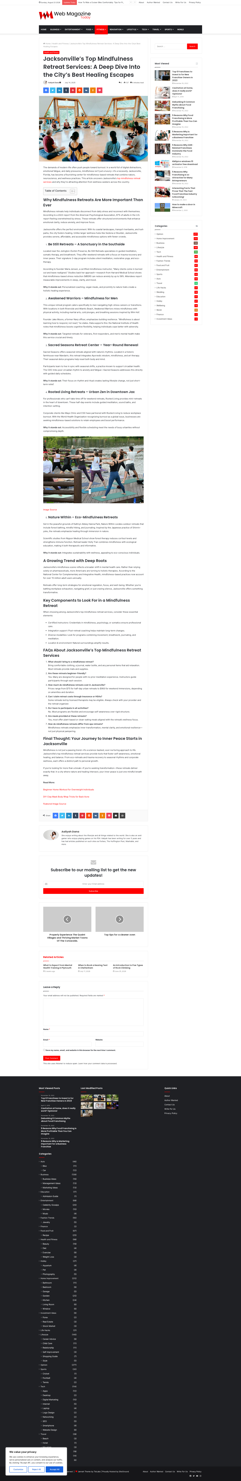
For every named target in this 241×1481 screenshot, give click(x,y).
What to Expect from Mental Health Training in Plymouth (57, 966)
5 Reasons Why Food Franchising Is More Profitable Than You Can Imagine (184, 119)
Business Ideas (49, 1179)
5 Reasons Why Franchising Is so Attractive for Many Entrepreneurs (182, 176)
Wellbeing (160, 305)
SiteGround (124, 1471)
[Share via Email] (116, 815)
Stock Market (49, 1326)
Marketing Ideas (50, 1187)
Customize (18, 1469)
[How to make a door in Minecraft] (162, 207)
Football (46, 1378)
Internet (46, 1404)
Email (46, 1040)
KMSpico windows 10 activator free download (185, 163)
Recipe (46, 1235)
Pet (44, 1270)
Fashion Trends (163, 261)
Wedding (160, 292)
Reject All (36, 1469)
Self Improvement (51, 1352)
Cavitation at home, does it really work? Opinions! (182, 91)
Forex (45, 1317)
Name (46, 1029)
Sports (168, 29)
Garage (46, 1291)
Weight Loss (48, 1257)
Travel (155, 29)
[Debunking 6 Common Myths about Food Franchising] (162, 105)
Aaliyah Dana (53, 83)
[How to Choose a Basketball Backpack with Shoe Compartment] (100, 1098)
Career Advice (49, 1339)
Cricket (46, 1373)
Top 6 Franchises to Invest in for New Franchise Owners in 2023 (182, 76)
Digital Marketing (50, 1399)
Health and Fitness (60, 43)
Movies (46, 1209)
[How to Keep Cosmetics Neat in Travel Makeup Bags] (100, 1105)
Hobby (159, 301)
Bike (45, 1166)
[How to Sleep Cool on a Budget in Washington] (87, 1113)
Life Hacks (161, 288)
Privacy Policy (195, 2)
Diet (44, 1248)
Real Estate (48, 1322)
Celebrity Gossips (51, 1205)
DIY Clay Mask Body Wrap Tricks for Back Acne (66, 796)
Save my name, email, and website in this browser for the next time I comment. (81, 1050)
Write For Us (180, 2)
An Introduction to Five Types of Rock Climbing (128, 966)
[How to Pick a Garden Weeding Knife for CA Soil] (87, 1098)
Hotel (45, 1443)
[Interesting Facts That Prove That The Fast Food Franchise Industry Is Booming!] (162, 192)
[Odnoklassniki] (93, 90)
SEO (45, 1421)
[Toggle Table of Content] (71, 191)
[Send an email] (60, 83)
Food (88, 29)
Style (45, 1360)
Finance (160, 314)
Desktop (46, 1395)
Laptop (46, 1408)
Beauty (46, 1244)
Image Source (50, 509)
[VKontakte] (86, 90)
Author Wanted (153, 2)
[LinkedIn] (59, 90)
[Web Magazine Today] (65, 15)
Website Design (50, 1430)
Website (99, 1040)
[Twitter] (53, 90)
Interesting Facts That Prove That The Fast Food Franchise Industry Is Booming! (184, 192)
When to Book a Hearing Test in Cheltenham (93, 966)
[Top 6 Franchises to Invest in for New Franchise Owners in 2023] (162, 75)
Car (44, 1170)
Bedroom (47, 1287)
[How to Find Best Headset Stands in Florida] (112, 1105)
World (180, 29)
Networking (48, 1417)
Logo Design (48, 1412)
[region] (36, 1461)
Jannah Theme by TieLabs (89, 1471)
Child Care (47, 1343)
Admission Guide (50, 1196)
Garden (46, 1296)
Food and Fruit (162, 265)
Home (43, 29)
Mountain (47, 1447)
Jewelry (46, 1222)
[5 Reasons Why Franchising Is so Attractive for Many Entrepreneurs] (162, 175)
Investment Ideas (164, 319)
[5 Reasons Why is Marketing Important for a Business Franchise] (162, 135)
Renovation (115, 29)
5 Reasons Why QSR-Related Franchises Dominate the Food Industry (182, 149)
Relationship (48, 1347)
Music (45, 1213)
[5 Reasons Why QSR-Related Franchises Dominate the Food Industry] (162, 149)
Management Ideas (51, 1183)
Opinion (159, 234)
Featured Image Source (54, 803)
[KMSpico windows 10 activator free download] (162, 164)
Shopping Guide (50, 1356)
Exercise (46, 1252)
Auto (158, 279)
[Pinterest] (73, 90)
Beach (45, 1438)
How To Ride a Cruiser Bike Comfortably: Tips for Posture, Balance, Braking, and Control (116, 2)
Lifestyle (131, 29)
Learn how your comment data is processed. (97, 1063)
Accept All (54, 1469)
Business (54, 29)
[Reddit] (79, 90)
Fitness (100, 29)
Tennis (46, 1382)
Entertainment (73, 29)
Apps (45, 1391)
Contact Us (168, 2)
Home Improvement (165, 238)
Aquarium (47, 1265)
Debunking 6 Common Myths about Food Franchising (183, 104)
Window (46, 1309)
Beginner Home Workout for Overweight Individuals (68, 789)
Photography (49, 1274)
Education (160, 296)
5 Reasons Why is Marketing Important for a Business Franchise (184, 134)
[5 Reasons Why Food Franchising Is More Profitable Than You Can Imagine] (162, 119)
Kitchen (46, 1300)
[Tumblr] (66, 90)
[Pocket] (99, 90)
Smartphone (48, 1425)
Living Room (48, 1304)
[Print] (122, 815)
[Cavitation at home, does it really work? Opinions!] (162, 93)
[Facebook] (46, 90)
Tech (144, 29)
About (141, 2)
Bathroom (47, 1283)
